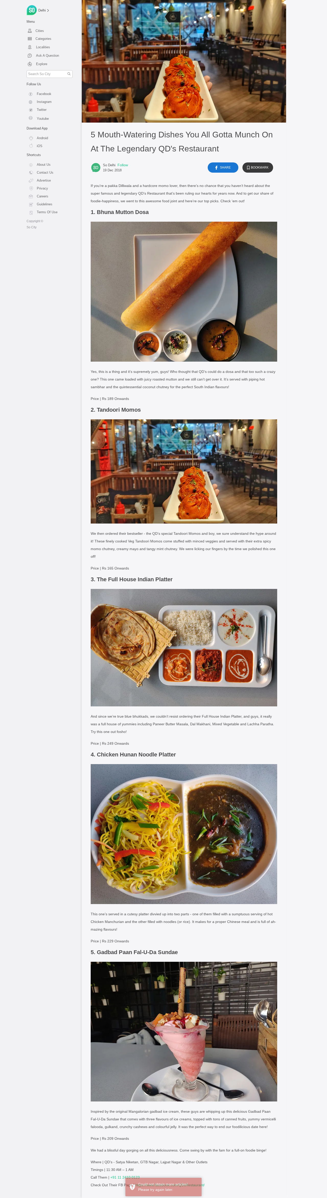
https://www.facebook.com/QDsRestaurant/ (170, 1185)
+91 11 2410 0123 (125, 1177)
